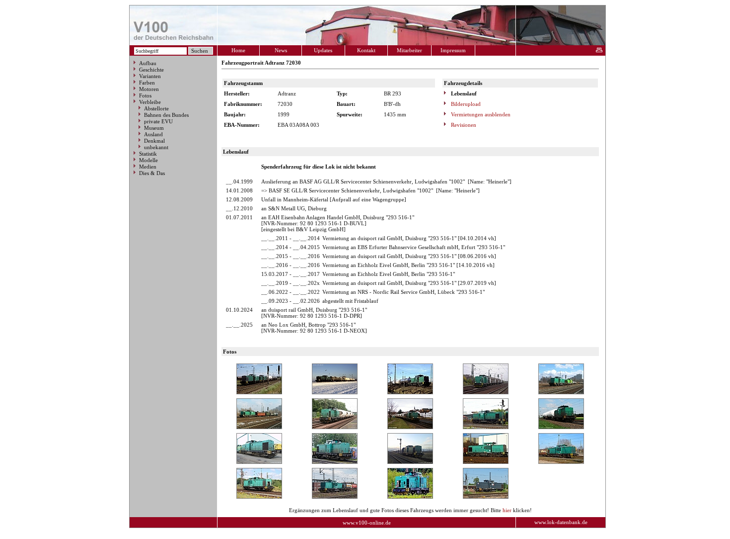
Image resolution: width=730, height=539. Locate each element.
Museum (154, 128)
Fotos (145, 95)
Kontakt (366, 50)
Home (238, 50)
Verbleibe (150, 102)
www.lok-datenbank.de (560, 522)
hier (507, 510)
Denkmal (154, 141)
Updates (323, 50)
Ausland (153, 134)
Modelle (148, 160)
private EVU (158, 121)
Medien (147, 167)
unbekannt (156, 147)
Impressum (453, 50)
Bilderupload (465, 104)
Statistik (148, 154)
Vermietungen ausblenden (480, 114)
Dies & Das (152, 173)
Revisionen (462, 125)
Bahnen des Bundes (166, 115)
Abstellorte (156, 108)
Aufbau (147, 63)
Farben (147, 83)
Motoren (149, 89)
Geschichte (151, 70)
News (281, 50)
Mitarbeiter (409, 50)
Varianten (150, 76)
